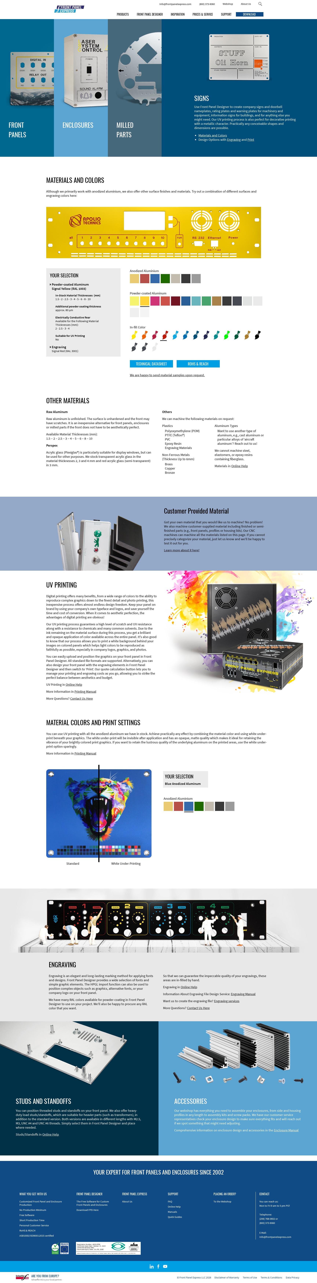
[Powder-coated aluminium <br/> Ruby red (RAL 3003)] (175, 301)
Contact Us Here (81, 698)
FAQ (170, 1201)
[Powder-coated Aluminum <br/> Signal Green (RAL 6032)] (206, 301)
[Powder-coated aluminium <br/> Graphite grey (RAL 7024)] (237, 301)
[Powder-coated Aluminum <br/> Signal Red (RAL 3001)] (165, 301)
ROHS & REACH (198, 364)
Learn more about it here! (181, 550)
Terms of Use (250, 1277)
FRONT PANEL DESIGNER (150, 14)
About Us (246, 4)
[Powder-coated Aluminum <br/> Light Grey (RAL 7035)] (257, 301)
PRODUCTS (123, 14)
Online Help (239, 466)
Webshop (228, 4)
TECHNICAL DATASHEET (151, 364)
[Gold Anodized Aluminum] (134, 278)
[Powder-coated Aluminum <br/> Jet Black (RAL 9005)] (227, 301)
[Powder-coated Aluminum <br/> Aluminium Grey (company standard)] (247, 301)
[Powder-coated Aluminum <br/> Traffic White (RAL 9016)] (144, 312)
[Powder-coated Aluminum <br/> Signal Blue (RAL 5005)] (185, 301)
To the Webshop (222, 1201)
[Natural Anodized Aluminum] (196, 278)
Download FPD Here (87, 1210)
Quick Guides (175, 1217)
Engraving (234, 139)
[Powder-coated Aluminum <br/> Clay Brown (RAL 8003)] (216, 301)
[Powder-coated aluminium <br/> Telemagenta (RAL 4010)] (155, 301)
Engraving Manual (243, 994)
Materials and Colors (212, 135)
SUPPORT (226, 14)
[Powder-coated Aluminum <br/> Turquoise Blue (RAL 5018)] (196, 301)
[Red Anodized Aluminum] (144, 278)
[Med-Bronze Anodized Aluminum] (175, 278)
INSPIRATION (178, 14)
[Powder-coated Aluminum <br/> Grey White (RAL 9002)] (134, 312)
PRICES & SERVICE (203, 14)
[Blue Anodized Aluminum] (155, 278)
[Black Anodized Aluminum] (185, 278)
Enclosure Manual (286, 1130)
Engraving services (226, 1001)
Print (250, 139)
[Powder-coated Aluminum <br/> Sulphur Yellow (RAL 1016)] (134, 301)
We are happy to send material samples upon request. (167, 375)
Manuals (172, 1211)
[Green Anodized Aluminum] (165, 278)
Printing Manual (85, 691)
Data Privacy (292, 1277)
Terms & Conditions (271, 1277)
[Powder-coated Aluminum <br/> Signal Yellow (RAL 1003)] (144, 301)
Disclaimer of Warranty (226, 1277)
